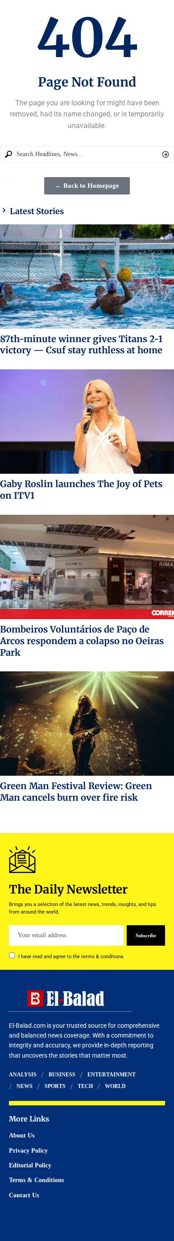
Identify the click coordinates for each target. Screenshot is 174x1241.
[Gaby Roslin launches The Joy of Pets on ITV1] (87, 421)
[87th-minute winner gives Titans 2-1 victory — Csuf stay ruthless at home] (87, 276)
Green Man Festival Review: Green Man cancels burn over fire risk (76, 791)
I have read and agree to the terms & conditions (71, 957)
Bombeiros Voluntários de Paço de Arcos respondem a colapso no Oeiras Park (82, 641)
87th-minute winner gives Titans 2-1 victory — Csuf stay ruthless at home (81, 344)
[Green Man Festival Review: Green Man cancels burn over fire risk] (87, 723)
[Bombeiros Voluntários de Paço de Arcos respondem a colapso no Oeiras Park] (87, 567)
